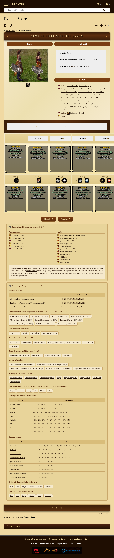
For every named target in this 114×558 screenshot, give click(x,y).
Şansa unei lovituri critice (72, 238)
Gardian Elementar (73, 98)
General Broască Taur (85, 92)
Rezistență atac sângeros (18, 473)
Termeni (78, 543)
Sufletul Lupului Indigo (49, 333)
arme (19, 517)
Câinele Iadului (86, 89)
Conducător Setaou (74, 89)
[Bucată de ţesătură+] (58, 180)
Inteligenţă (66, 254)
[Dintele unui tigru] (102, 180)
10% (21, 316)
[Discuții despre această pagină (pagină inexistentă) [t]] (11, 25)
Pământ (42, 391)
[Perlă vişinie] (109, 180)
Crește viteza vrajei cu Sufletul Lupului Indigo (52, 365)
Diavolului (15, 243)
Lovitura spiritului (16, 378)
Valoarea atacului (15, 454)
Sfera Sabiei (14, 346)
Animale (13, 420)
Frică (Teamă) (14, 342)
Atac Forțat (66, 355)
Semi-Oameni (14, 432)
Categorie (10, 526)
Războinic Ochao (76, 95)
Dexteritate (66, 259)
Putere (65, 257)
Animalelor (15, 246)
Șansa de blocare (65, 246)
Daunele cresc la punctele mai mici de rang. (24, 307)
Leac (49, 342)
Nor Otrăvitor (26, 342)
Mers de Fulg (14, 333)
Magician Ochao (98, 92)
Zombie (63, 98)
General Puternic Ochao (88, 98)
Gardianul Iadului (71, 92)
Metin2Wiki (10, 30)
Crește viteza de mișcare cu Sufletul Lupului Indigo (26, 368)
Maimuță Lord (65, 95)
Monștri (12, 408)
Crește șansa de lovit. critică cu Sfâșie (22, 365)
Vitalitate (66, 262)
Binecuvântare (36, 355)
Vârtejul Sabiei (85, 378)
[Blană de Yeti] (80, 180)
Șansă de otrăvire (65, 241)
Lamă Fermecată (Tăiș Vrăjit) (19, 355)
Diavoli (12, 424)
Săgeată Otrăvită (39, 342)
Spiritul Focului (88, 342)
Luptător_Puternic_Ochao (69, 104)
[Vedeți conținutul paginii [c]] (5, 25)
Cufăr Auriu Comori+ (77, 113)
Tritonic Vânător (99, 95)
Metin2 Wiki (19, 4)
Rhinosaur (82, 104)
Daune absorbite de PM (18, 477)
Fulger (12, 391)
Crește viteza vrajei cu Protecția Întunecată (87, 368)
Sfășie (59, 378)
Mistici (12, 428)
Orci (11, 416)
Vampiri (12, 412)
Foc (36, 391)
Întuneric (20, 391)
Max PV (13, 446)
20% (25, 316)
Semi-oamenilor (17, 238)
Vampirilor (15, 249)
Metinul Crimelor (72, 86)
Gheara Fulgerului (31, 378)
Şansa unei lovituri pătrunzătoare (74, 235)
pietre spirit (92, 67)
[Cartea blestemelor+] (39, 180)
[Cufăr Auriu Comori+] (68, 113)
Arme (18, 526)
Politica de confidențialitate (42, 543)
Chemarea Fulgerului (47, 378)
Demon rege (96, 89)
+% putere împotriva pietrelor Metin (22, 299)
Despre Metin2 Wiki (64, 543)
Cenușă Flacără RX (72, 107)
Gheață (29, 391)
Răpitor (88, 104)
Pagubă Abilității (31, 271)
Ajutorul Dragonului (73, 342)
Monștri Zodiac (15, 404)
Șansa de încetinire (66, 249)
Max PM (13, 449)
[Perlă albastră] (87, 180)
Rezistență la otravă (16, 465)
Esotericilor (15, 235)
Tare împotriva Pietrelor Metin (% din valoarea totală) (27, 303)
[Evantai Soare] (28, 85)
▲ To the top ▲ (104, 513)
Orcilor (14, 241)
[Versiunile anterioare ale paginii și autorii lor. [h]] (101, 25)
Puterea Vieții (59, 342)
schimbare (51, 273)
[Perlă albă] (64, 180)
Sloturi (74, 67)
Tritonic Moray (88, 95)
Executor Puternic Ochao (80, 101)
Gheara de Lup (15, 382)
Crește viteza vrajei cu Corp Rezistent (58, 368)
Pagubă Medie (98, 268)
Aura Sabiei (35, 333)
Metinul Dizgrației (85, 86)
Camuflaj (25, 333)
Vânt (49, 391)
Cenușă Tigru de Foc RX (88, 107)
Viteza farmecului (66, 251)
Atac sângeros (65, 243)
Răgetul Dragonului (70, 378)
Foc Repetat (97, 378)
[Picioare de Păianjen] (16, 180)
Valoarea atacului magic (17, 457)
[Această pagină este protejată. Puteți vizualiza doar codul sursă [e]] (96, 25)
